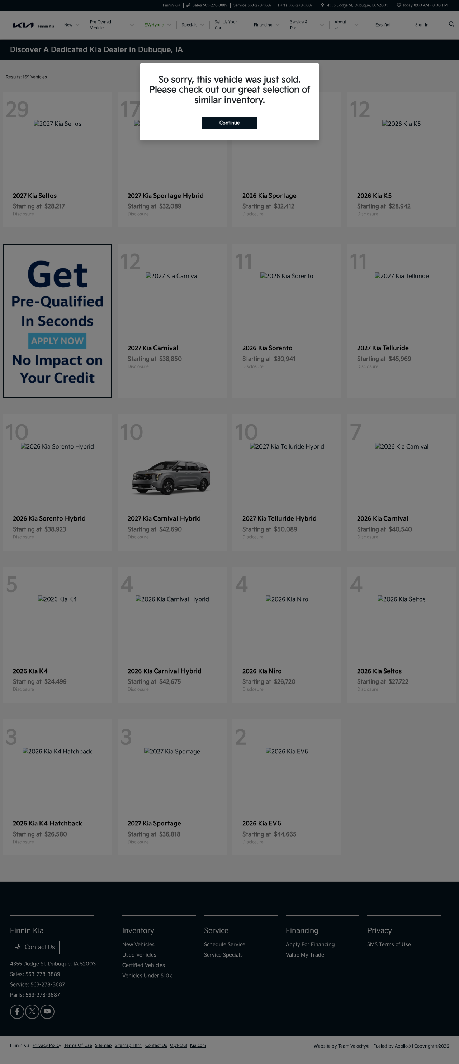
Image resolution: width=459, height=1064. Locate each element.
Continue (229, 123)
